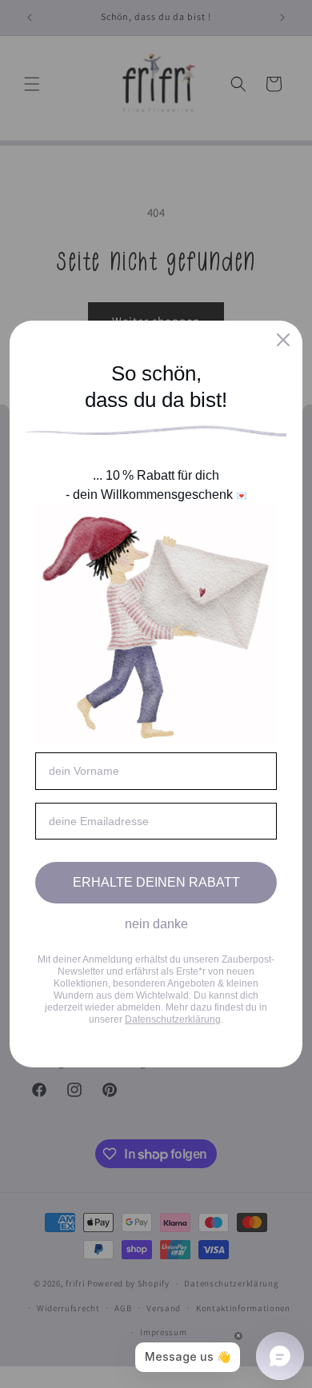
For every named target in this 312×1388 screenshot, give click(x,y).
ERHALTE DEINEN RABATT (156, 882)
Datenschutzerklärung (173, 1019)
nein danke (156, 924)
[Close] (283, 340)
